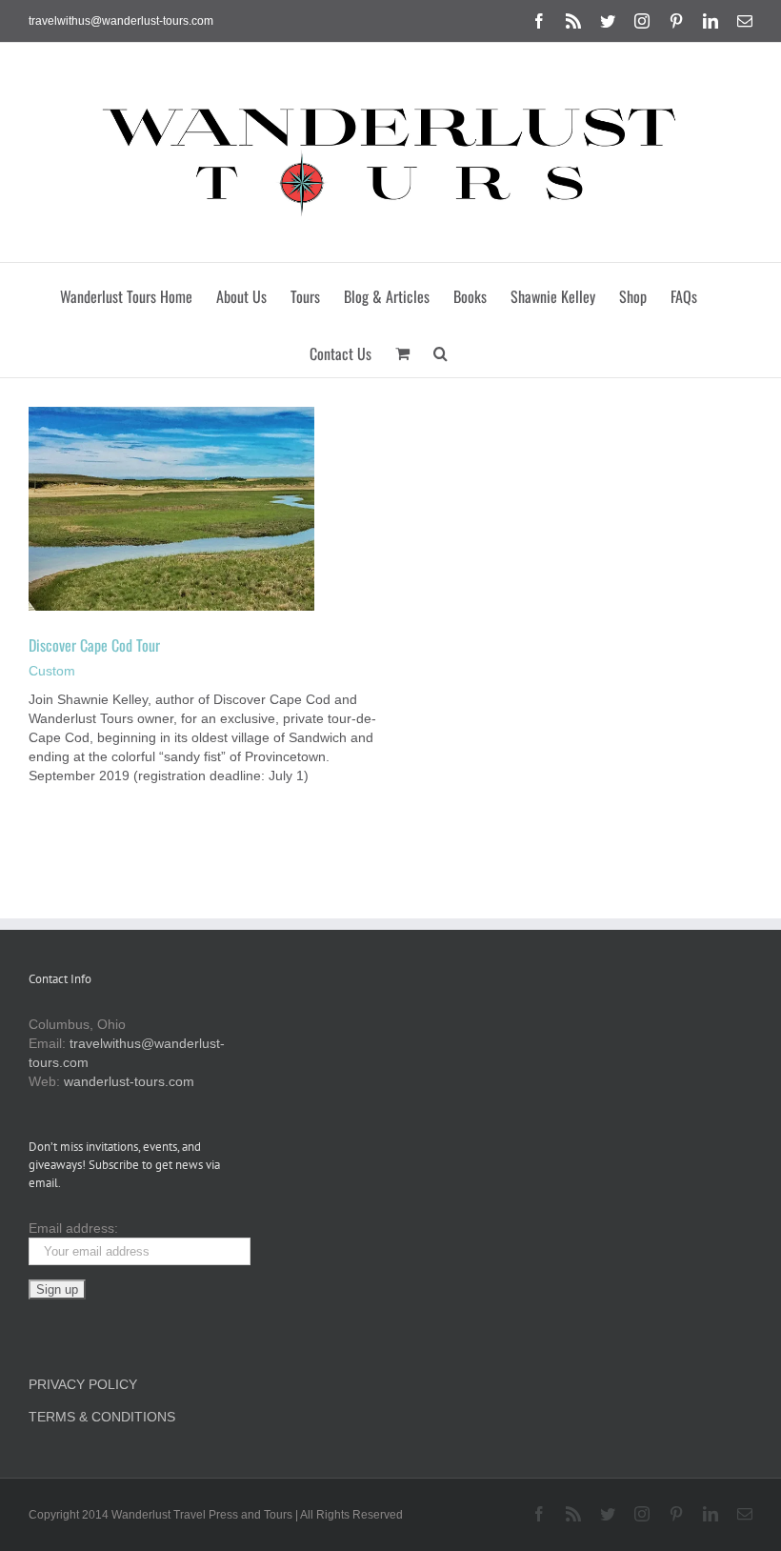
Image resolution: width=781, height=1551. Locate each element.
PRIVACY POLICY (83, 1384)
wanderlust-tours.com (129, 1081)
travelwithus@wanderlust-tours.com (121, 21)
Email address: (73, 1228)
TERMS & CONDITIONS (102, 1416)
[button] (440, 348)
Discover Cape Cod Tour (94, 645)
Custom (52, 670)
